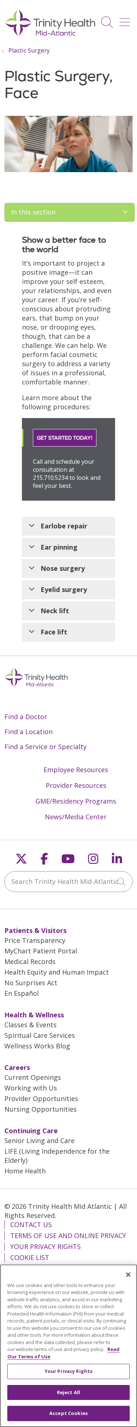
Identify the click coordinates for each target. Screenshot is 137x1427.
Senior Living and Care (39, 1140)
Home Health (25, 1170)
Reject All (68, 1392)
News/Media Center (76, 816)
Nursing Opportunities (40, 1109)
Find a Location (28, 731)
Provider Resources (76, 785)
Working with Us (30, 1087)
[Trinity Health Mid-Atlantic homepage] (50, 34)
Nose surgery (63, 568)
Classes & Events (30, 1024)
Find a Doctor (25, 716)
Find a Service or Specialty (45, 746)
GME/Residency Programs (75, 801)
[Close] (128, 1275)
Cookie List (29, 1257)
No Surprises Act (30, 982)
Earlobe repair (64, 525)
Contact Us (31, 1224)
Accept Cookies (68, 1413)
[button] (126, 19)
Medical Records (30, 961)
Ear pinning (59, 547)
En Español (21, 993)
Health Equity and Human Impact (56, 972)
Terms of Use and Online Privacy (68, 1235)
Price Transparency (34, 940)
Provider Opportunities (41, 1098)
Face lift (54, 631)
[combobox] (68, 881)
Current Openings (32, 1077)
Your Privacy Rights (45, 1246)
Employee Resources (75, 769)
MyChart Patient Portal (40, 950)
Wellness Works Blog (37, 1045)
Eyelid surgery (64, 589)
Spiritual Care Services (39, 1035)
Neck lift (55, 610)
